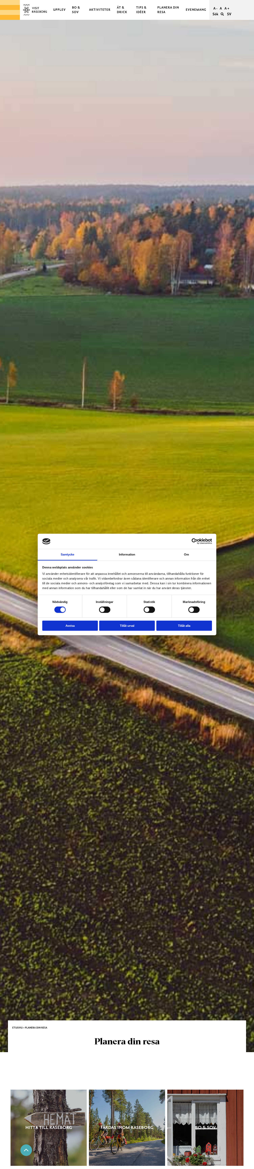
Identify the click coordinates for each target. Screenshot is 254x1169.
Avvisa (70, 625)
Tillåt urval (127, 625)
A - (215, 8)
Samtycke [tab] (67, 554)
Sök (216, 14)
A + (226, 8)
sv (229, 14)
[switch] (104, 610)
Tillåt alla (184, 625)
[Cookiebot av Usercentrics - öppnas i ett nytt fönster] (194, 541)
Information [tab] (127, 554)
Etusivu (17, 1027)
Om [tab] (186, 554)
